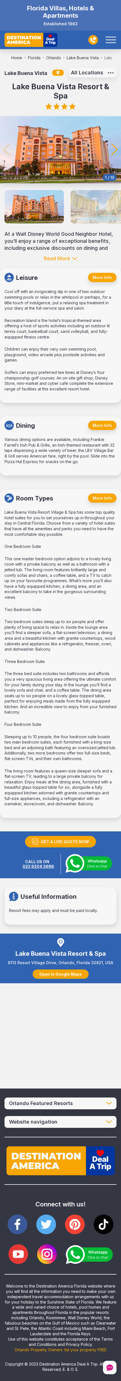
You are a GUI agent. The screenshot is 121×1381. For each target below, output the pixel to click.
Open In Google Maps (60, 974)
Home (16, 57)
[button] (114, 149)
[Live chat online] (109, 1368)
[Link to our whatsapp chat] (89, 1254)
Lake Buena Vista (83, 57)
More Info (102, 277)
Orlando (53, 57)
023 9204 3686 (38, 866)
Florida (34, 57)
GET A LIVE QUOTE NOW (65, 841)
